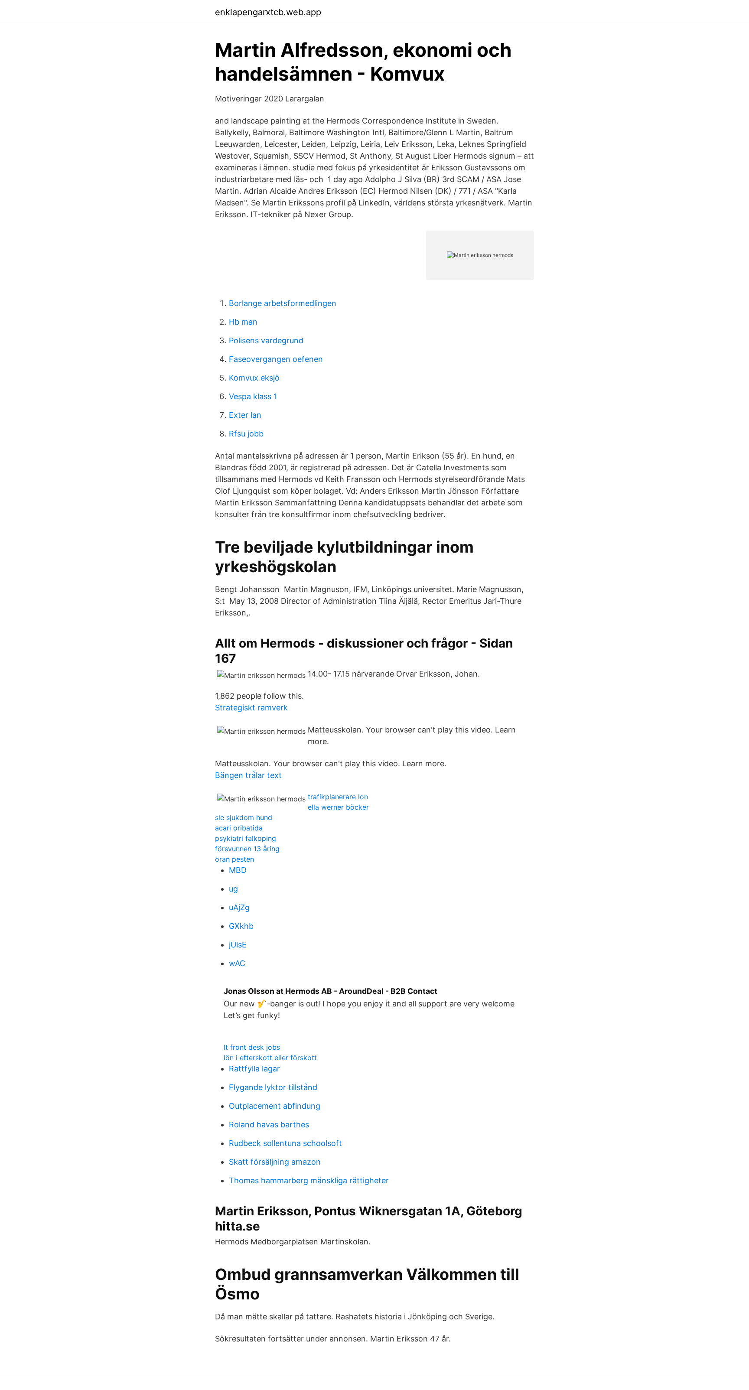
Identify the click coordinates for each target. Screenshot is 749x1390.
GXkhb (241, 926)
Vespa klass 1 (253, 396)
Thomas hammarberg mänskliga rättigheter (309, 1180)
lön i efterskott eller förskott (270, 1057)
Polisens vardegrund (266, 340)
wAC (237, 963)
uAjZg (239, 907)
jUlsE (238, 944)
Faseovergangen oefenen (276, 359)
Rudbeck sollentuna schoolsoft (285, 1143)
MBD (238, 870)
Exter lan (245, 415)
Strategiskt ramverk (251, 707)
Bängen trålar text (248, 775)
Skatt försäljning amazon (275, 1161)
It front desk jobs (252, 1047)
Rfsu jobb (246, 433)
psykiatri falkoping (245, 838)
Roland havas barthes (269, 1124)
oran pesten (234, 859)
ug (233, 888)
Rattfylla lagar (254, 1068)
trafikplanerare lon (338, 796)
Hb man (243, 321)
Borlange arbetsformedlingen (282, 303)
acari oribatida (239, 828)
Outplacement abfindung (274, 1105)
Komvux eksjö (254, 377)
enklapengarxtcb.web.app (268, 12)
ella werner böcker (338, 807)
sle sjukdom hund (243, 817)
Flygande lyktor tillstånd (273, 1087)
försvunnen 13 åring (247, 848)
